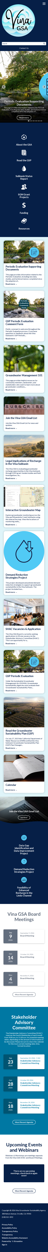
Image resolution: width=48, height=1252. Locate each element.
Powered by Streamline (12, 1241)
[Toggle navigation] (44, 3)
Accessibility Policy (9, 1228)
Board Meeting (27, 935)
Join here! (24, 817)
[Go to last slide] (4, 87)
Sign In (4, 1245)
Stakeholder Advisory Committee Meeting (30, 1062)
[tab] (28, 121)
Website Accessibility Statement (15, 1238)
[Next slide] (44, 87)
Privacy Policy (7, 1225)
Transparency (7, 1235)
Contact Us (24, 48)
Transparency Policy (10, 1231)
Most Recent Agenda (24, 994)
